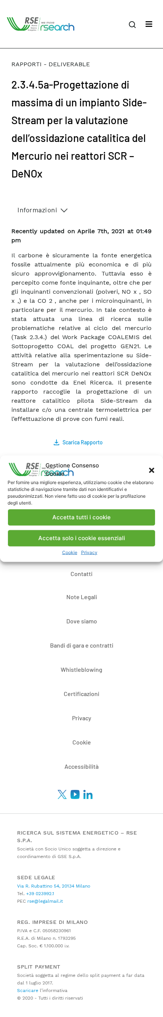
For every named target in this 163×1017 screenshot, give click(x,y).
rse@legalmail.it (44, 901)
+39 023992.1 (39, 893)
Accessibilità (81, 766)
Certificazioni (81, 693)
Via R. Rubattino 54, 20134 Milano (53, 886)
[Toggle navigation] (149, 24)
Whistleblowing (81, 669)
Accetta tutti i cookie (81, 517)
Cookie (69, 552)
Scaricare (27, 990)
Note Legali (81, 596)
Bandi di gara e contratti (81, 645)
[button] (151, 469)
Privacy (89, 552)
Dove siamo (81, 621)
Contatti (81, 573)
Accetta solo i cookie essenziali (81, 538)
